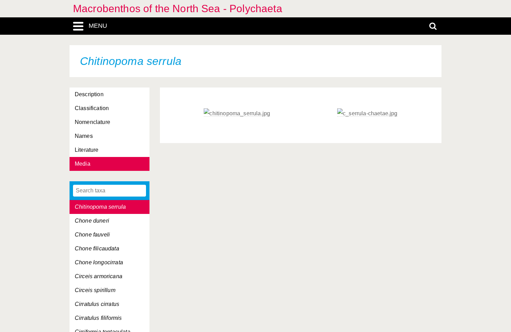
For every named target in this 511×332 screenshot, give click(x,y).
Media (82, 164)
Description (89, 94)
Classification (92, 108)
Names (84, 136)
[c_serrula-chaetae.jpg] (367, 113)
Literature (87, 150)
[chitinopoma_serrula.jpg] (237, 113)
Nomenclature (92, 122)
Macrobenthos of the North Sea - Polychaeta (177, 8)
